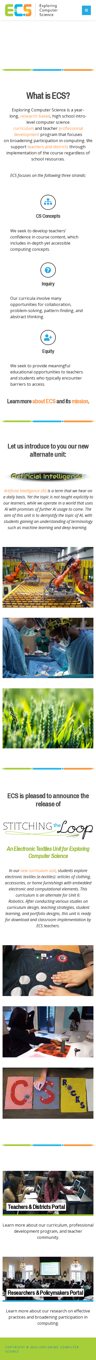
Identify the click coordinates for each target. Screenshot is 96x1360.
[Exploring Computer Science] (31, 14)
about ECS (43, 401)
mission (80, 401)
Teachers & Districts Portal (36, 1207)
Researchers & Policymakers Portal (45, 1292)
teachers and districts (47, 147)
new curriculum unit (38, 870)
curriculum (24, 128)
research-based (35, 116)
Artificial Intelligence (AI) (25, 491)
